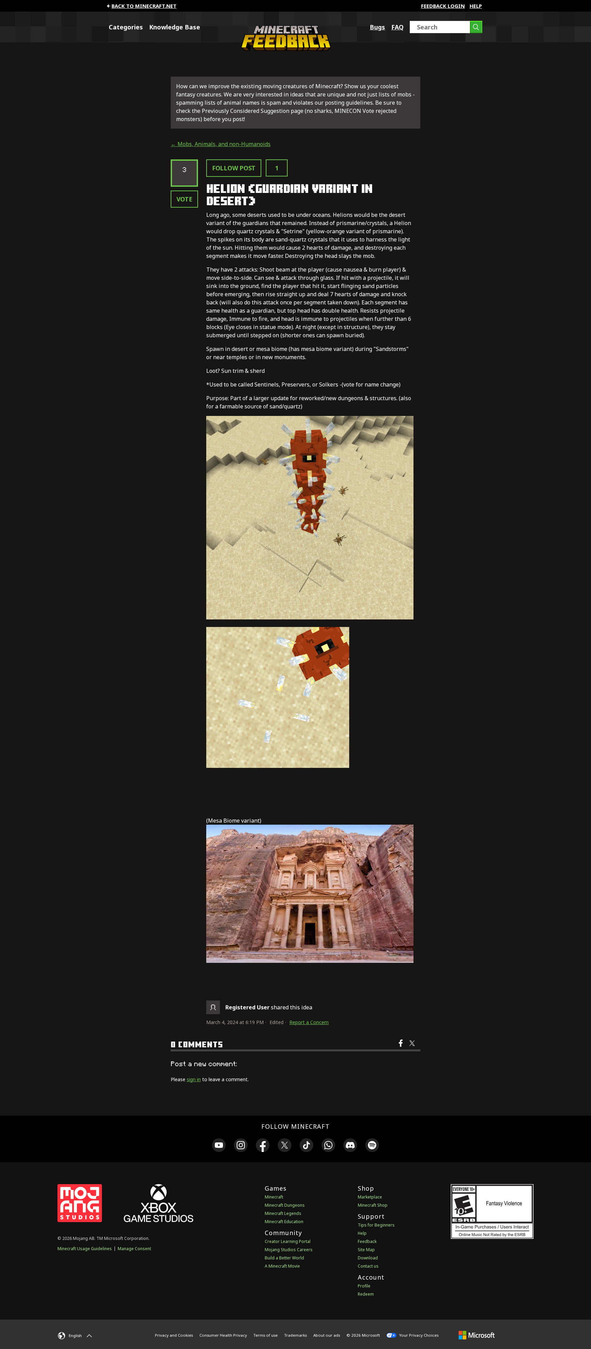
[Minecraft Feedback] (284, 49)
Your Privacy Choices (418, 1335)
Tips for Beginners (376, 1225)
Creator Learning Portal (288, 1241)
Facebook (401, 1047)
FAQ (397, 27)
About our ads (326, 1335)
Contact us (368, 1266)
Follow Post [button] (233, 168)
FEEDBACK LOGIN (443, 5)
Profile (364, 1286)
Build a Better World (284, 1258)
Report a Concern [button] (309, 1022)
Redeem (366, 1294)
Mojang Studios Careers (289, 1250)
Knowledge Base (174, 27)
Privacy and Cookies (174, 1335)
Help (476, 5)
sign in (194, 1079)
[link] (219, 1146)
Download (368, 1258)
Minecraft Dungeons (285, 1205)
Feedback (367, 1241)
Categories (126, 27)
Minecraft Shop (373, 1205)
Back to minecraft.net (143, 5)
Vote (184, 199)
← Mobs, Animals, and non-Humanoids (221, 144)
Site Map (366, 1250)
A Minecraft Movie (282, 1266)
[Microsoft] (477, 1335)
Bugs (377, 27)
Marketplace (370, 1197)
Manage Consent (134, 1248)
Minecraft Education (284, 1221)
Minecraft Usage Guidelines (84, 1248)
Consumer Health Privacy (223, 1335)
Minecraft (274, 1197)
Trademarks (295, 1335)
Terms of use (265, 1335)
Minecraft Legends (283, 1213)
